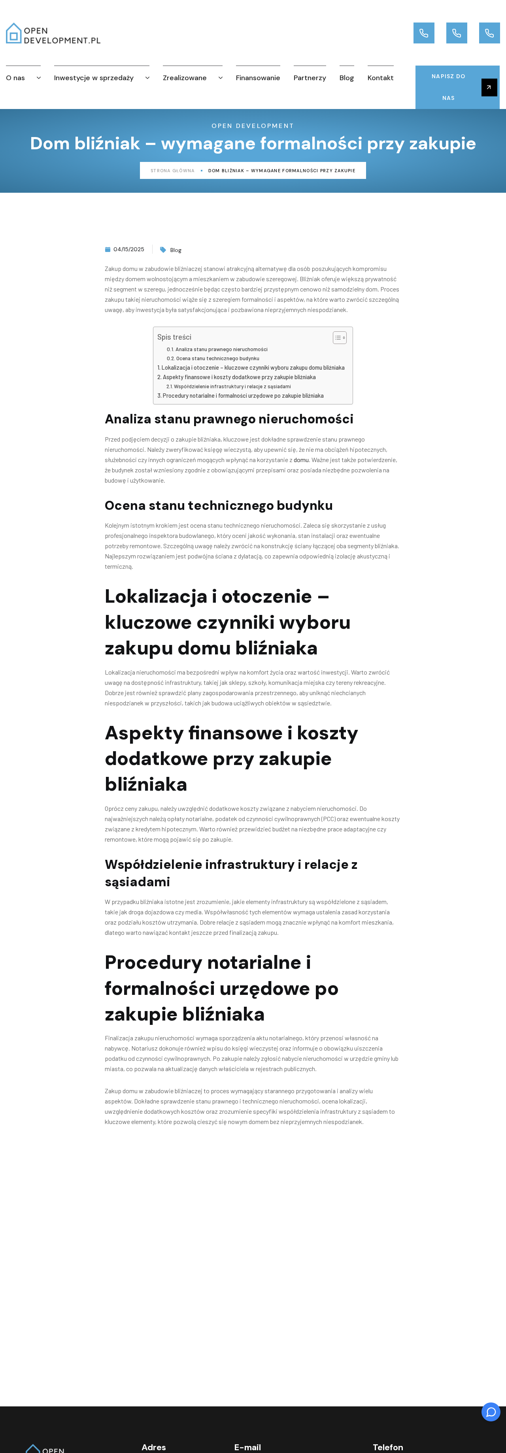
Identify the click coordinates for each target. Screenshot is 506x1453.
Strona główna (173, 170)
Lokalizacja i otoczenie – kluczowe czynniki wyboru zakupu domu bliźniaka (253, 367)
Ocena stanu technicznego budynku (217, 358)
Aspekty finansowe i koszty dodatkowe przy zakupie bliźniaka (239, 377)
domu (301, 459)
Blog (175, 250)
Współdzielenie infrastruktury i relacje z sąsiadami (232, 386)
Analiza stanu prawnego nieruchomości (222, 349)
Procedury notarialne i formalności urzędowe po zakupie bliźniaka (243, 395)
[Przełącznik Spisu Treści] (336, 337)
